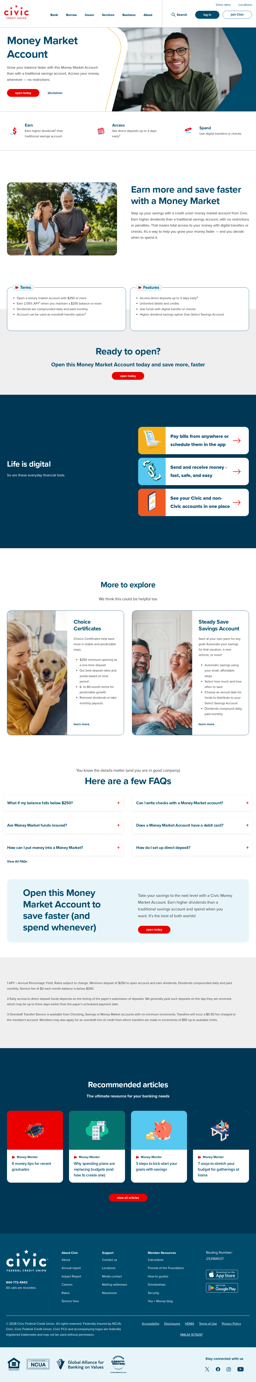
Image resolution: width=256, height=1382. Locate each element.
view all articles (128, 1198)
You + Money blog (160, 1301)
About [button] (148, 15)
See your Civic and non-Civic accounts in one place (200, 502)
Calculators (155, 1260)
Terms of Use (208, 1324)
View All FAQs (17, 862)
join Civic (237, 15)
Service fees (70, 1301)
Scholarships (156, 1285)
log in (207, 15)
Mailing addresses (114, 1285)
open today (23, 93)
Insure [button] (89, 15)
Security (153, 1293)
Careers (67, 1285)
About (66, 1260)
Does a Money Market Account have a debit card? (179, 825)
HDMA (189, 1324)
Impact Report (71, 1276)
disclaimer (55, 93)
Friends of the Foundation (166, 1268)
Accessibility (150, 1324)
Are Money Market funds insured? (37, 825)
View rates (223, 5)
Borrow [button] (71, 15)
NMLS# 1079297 (191, 1335)
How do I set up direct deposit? (163, 847)
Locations (245, 5)
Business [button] (129, 15)
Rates (65, 1293)
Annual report (71, 1268)
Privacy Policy (231, 1324)
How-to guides (158, 1276)
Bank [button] (54, 15)
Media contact (112, 1276)
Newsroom (109, 1293)
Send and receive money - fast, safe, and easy (198, 471)
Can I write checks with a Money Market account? (179, 803)
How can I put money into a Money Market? (45, 847)
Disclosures (172, 1324)
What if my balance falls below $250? (40, 803)
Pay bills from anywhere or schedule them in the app (199, 440)
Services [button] (108, 15)
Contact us (109, 1260)
